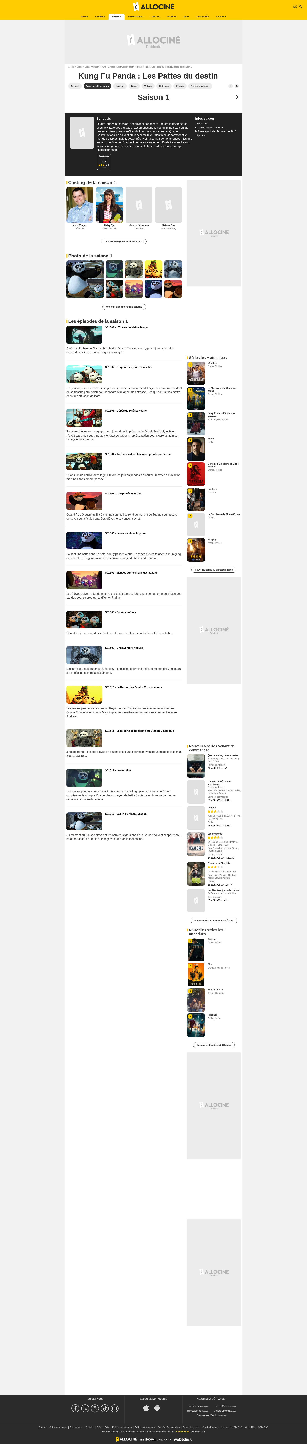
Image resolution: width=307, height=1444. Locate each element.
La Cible (212, 363)
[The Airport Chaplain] (196, 874)
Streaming (135, 16)
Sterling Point (215, 989)
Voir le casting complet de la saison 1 (124, 241)
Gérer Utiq (250, 1427)
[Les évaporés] (196, 844)
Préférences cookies (145, 1427)
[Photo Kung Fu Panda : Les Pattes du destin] (85, 279)
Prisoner (212, 1014)
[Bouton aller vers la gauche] (230, 86)
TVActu (155, 16)
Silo (210, 964)
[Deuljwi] (196, 818)
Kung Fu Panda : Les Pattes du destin (118, 67)
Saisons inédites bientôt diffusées (214, 1045)
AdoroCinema (222, 1410)
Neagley (212, 539)
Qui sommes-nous (58, 1427)
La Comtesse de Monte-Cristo (224, 514)
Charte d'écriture (210, 1427)
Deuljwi (212, 807)
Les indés (202, 16)
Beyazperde (194, 1410)
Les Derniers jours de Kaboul (224, 890)
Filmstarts (193, 1406)
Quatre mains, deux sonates (223, 755)
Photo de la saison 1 (90, 256)
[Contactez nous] (115, 1408)
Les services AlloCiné (231, 1427)
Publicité (89, 1427)
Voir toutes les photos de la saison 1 (124, 307)
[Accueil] (153, 6)
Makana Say (168, 225)
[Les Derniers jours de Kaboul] (196, 900)
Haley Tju (109, 225)
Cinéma (100, 16)
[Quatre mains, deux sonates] (196, 766)
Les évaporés (215, 833)
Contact (42, 1427)
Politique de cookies (122, 1427)
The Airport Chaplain (219, 863)
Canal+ (221, 16)
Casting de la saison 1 (92, 182)
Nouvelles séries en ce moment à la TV (214, 920)
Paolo (211, 438)
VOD (186, 16)
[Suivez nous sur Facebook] (75, 1408)
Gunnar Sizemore (139, 225)
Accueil (71, 67)
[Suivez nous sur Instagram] (95, 1408)
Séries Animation (92, 67)
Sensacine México (207, 1415)
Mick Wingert (80, 225)
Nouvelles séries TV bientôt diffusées (214, 570)
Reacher (212, 939)
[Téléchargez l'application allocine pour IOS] (148, 1407)
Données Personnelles (169, 1427)
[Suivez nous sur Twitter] (85, 1408)
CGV (107, 1427)
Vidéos (171, 16)
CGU (99, 1427)
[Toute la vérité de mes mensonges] (196, 792)
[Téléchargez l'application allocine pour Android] (159, 1407)
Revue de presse (191, 1427)
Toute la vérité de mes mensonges (220, 783)
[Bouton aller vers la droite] (237, 86)
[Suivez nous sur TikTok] (105, 1408)
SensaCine (221, 1406)
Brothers (212, 489)
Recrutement (76, 1427)
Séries (116, 16)
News (84, 16)
